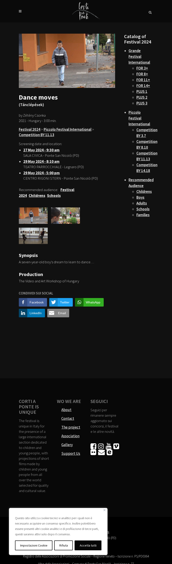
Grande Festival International (139, 56)
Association (70, 435)
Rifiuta (63, 545)
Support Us (70, 453)
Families (143, 214)
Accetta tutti (88, 545)
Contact (67, 418)
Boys (140, 197)
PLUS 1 (141, 91)
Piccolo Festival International (67, 129)
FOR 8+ (142, 74)
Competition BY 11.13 (36, 134)
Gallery (67, 444)
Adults (141, 203)
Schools (143, 209)
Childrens (144, 191)
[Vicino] (104, 510)
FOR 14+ (143, 85)
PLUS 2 (141, 97)
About (66, 409)
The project (70, 427)
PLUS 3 (141, 103)
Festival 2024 (29, 129)
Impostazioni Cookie (33, 545)
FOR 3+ (142, 68)
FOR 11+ (143, 79)
